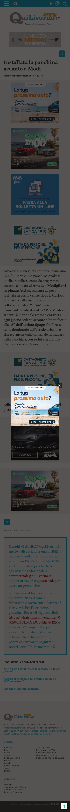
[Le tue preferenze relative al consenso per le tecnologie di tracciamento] (64, 806)
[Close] (59, 385)
